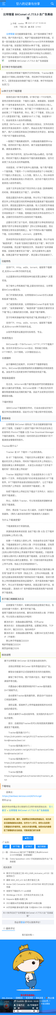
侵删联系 (19, 998)
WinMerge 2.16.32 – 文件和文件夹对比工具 (24, 895)
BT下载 (16, 846)
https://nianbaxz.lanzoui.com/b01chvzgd (21, 796)
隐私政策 (39, 998)
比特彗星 (10, 34)
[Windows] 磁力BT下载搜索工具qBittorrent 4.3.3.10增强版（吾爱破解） (29, 853)
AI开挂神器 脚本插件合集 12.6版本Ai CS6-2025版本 (28, 907)
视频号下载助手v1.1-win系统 (18, 891)
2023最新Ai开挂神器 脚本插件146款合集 (24, 903)
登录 (23, 922)
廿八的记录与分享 (28, 4)
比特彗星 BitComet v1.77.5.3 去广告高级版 (29, 810)
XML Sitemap (7, 998)
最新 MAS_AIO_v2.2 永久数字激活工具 (22, 880)
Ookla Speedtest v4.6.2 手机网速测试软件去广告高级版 (31, 860)
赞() (29, 838)
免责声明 (29, 998)
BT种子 (29, 846)
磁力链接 (42, 846)
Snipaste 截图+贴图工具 (17, 899)
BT (6, 846)
